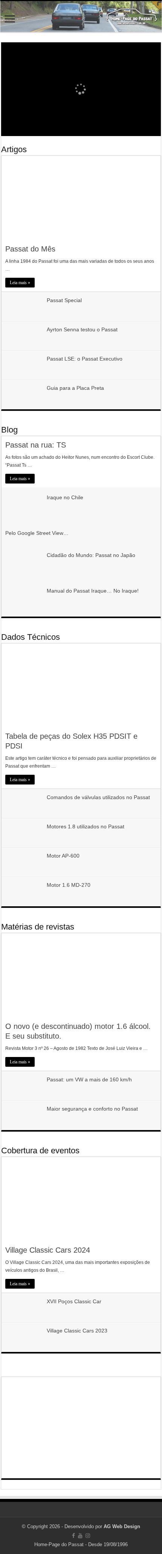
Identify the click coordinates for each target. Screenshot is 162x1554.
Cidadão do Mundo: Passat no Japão (91, 555)
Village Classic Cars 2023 (77, 1331)
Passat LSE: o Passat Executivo (84, 359)
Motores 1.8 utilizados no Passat (85, 826)
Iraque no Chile (65, 497)
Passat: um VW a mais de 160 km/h (89, 1079)
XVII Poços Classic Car (74, 1301)
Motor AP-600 (63, 856)
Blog (9, 429)
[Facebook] (73, 1535)
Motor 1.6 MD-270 (68, 885)
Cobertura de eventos (40, 1150)
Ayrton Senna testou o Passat (82, 329)
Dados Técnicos (30, 637)
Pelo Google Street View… (37, 533)
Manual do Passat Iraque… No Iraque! (93, 591)
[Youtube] (80, 1535)
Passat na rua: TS (35, 445)
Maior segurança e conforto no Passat (92, 1109)
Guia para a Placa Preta (75, 388)
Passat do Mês (30, 249)
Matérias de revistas (37, 926)
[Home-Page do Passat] (81, 16)
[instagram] (88, 1535)
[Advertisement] (81, 1428)
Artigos (14, 149)
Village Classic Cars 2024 (47, 1250)
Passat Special (64, 300)
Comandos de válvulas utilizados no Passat (98, 797)
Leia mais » (20, 282)
